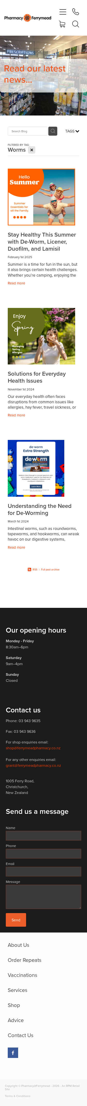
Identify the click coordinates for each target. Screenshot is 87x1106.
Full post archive (50, 569)
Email (10, 864)
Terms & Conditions (17, 1096)
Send (16, 920)
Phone (11, 846)
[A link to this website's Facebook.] (13, 1053)
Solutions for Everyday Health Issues (37, 377)
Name (10, 828)
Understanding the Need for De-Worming (40, 509)
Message (13, 881)
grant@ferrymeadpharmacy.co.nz (33, 765)
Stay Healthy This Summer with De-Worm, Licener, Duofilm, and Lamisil (42, 241)
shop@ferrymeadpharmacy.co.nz (33, 748)
